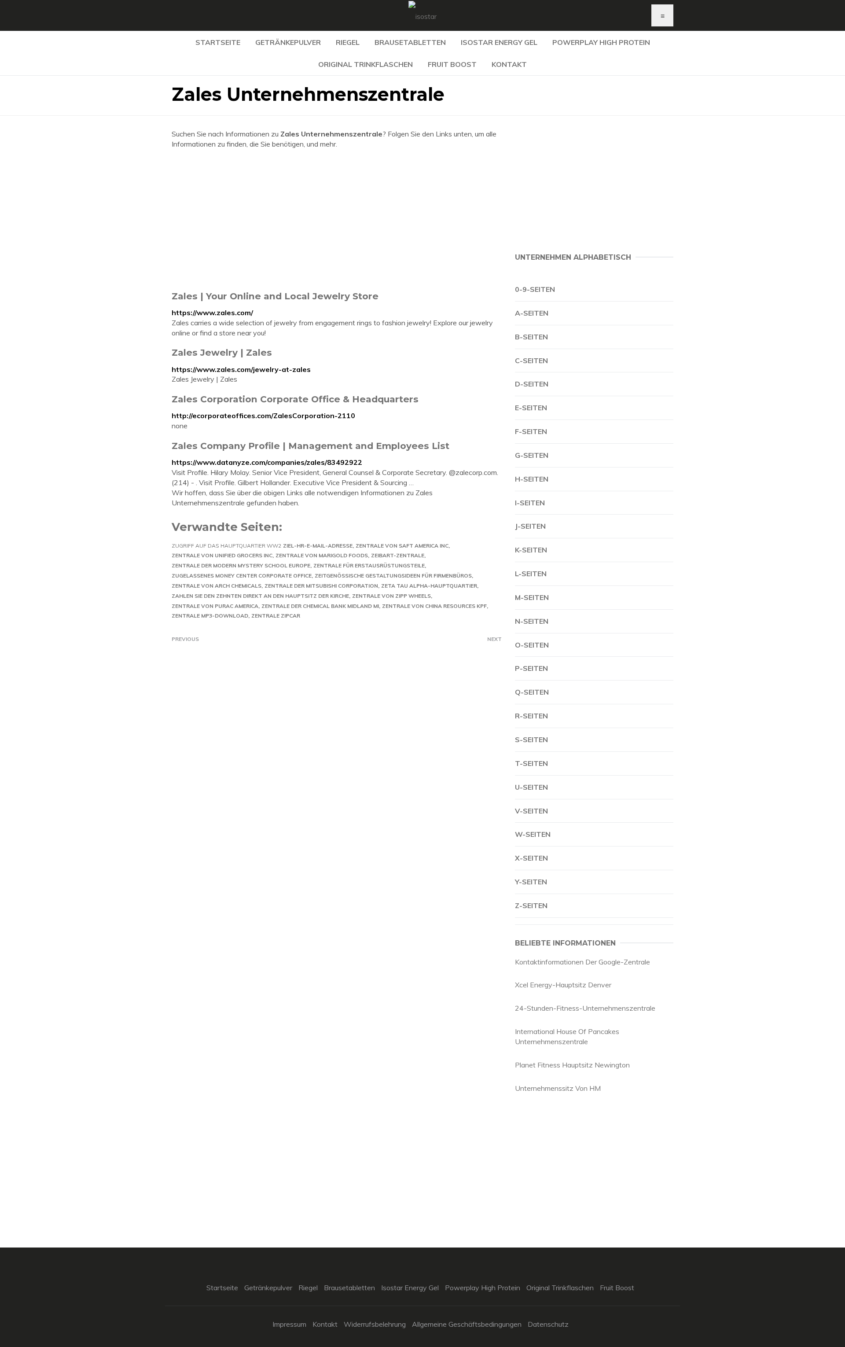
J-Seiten (530, 526)
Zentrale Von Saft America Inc (402, 545)
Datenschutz (548, 1324)
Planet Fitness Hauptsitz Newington (572, 1064)
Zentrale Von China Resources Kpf (434, 606)
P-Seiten (531, 668)
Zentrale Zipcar (275, 615)
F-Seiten (531, 431)
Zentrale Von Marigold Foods (322, 555)
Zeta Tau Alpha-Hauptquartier (429, 585)
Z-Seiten (531, 905)
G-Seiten (531, 455)
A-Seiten (531, 313)
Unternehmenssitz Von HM (558, 1088)
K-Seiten (531, 549)
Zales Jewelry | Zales (222, 352)
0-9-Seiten (535, 289)
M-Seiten (532, 597)
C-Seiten (531, 360)
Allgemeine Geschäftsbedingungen (467, 1324)
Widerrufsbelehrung (375, 1324)
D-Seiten (531, 383)
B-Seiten (531, 336)
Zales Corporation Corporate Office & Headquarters (295, 399)
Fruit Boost (452, 64)
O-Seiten (532, 644)
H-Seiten (531, 479)
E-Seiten (531, 407)
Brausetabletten (410, 42)
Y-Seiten (531, 881)
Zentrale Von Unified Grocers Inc (222, 555)
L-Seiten (531, 573)
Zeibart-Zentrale (397, 555)
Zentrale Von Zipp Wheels (391, 596)
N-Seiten (531, 621)
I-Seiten (530, 502)
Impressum (289, 1324)
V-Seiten (531, 810)
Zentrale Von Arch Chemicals (216, 585)
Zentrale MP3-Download (210, 615)
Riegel (348, 42)
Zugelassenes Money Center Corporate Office (242, 575)
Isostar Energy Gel (499, 42)
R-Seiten (531, 715)
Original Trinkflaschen (365, 64)
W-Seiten (533, 834)
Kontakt (509, 64)
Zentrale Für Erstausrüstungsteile (369, 565)
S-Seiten (531, 739)
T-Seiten (531, 763)
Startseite (217, 42)
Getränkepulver (288, 42)
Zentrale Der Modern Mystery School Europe (241, 565)
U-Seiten (531, 787)
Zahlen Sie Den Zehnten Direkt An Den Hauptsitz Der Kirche (260, 596)
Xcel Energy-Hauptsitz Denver (563, 984)
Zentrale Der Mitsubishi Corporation (321, 585)
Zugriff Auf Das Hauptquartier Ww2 (226, 545)
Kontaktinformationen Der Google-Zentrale (582, 961)
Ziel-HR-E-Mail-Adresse (318, 545)
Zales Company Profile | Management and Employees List (310, 445)
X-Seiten (531, 858)
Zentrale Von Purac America (215, 606)
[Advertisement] (337, 219)
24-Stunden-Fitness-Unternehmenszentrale (585, 1008)
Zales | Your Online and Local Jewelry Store (275, 296)
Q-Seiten (532, 692)
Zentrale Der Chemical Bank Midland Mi (320, 606)
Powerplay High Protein (601, 42)
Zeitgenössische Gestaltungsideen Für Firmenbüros (393, 575)
